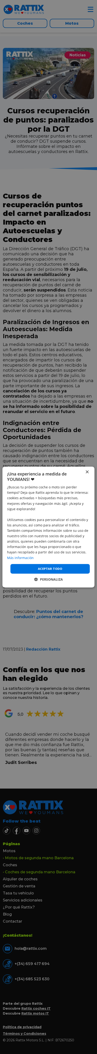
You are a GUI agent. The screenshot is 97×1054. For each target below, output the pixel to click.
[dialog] (48, 527)
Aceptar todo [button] (50, 569)
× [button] (87, 472)
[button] (48, 579)
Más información (20, 558)
